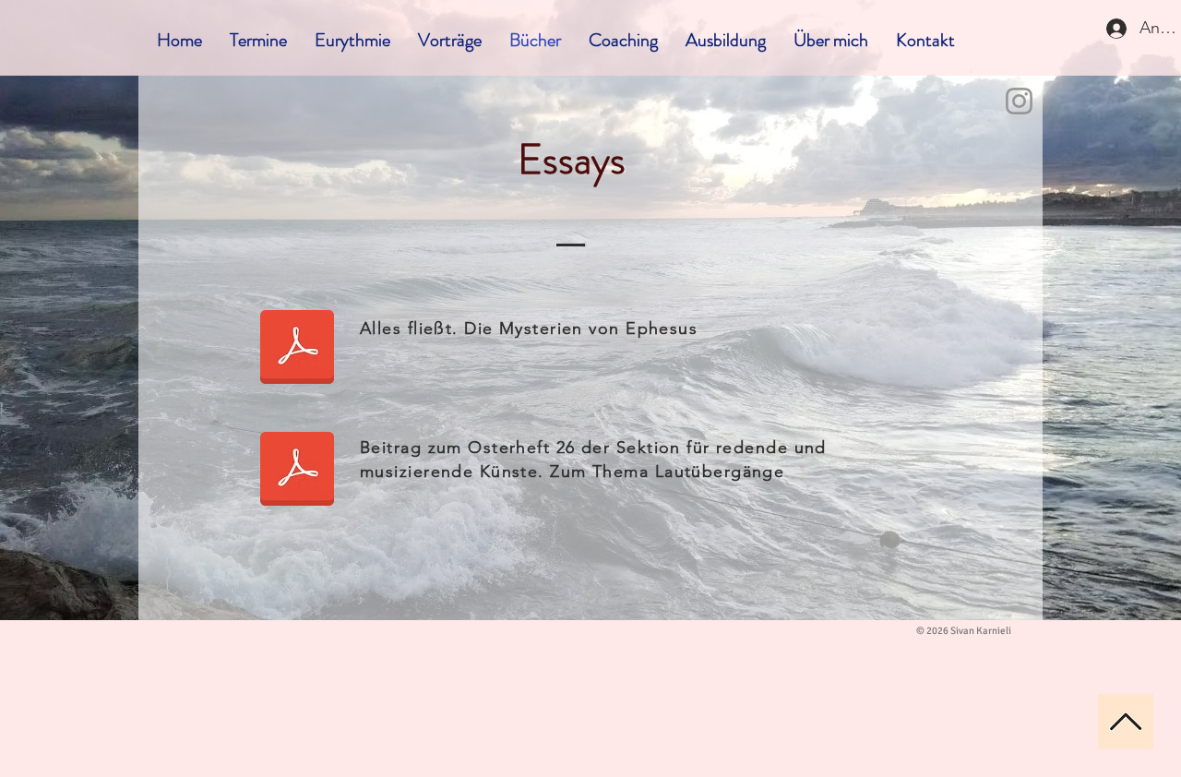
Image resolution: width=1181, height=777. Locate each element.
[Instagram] (1019, 101)
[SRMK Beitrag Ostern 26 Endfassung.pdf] (297, 470)
